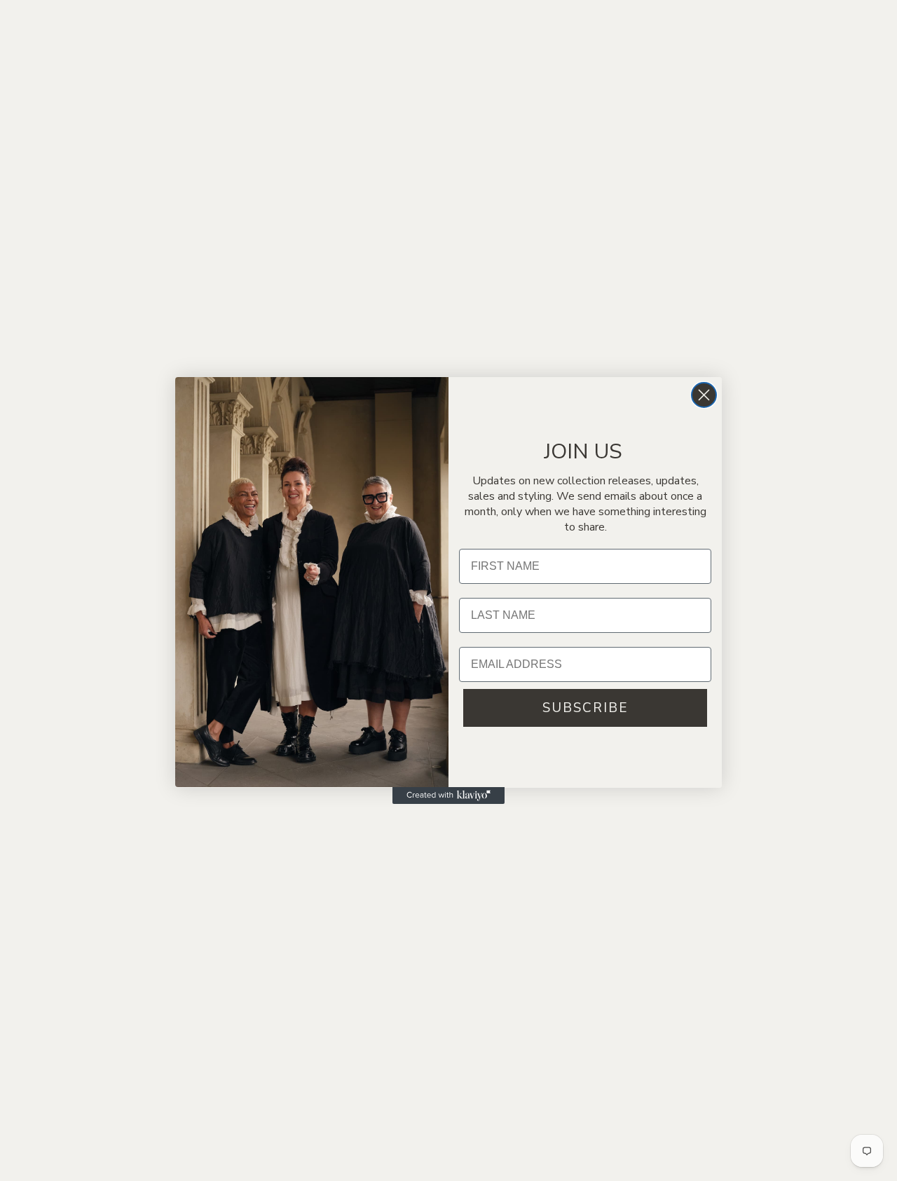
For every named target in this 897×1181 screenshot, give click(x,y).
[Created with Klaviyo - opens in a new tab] (448, 795)
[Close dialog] (704, 395)
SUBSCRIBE (585, 707)
